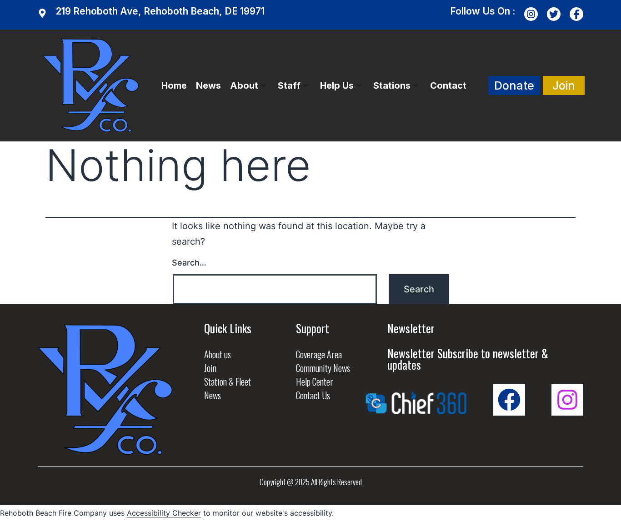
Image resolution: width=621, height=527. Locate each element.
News (208, 85)
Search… (189, 262)
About (244, 85)
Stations (392, 85)
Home (174, 85)
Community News (323, 368)
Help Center (314, 381)
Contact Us (313, 395)
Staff (289, 85)
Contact (448, 85)
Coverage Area (319, 354)
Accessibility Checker (164, 512)
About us (217, 354)
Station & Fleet (227, 381)
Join (210, 368)
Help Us (337, 85)
